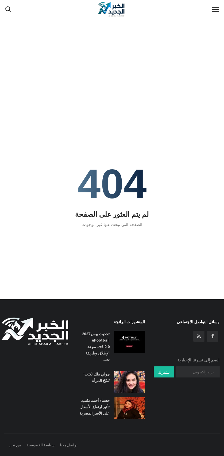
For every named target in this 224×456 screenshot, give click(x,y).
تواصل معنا (69, 445)
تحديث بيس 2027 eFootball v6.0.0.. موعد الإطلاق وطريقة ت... (96, 347)
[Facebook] (212, 336)
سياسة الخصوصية (41, 445)
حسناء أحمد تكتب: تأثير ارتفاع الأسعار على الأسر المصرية (95, 406)
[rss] (198, 336)
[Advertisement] (112, 44)
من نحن (15, 445)
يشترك (164, 372)
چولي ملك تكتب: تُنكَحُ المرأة (96, 377)
